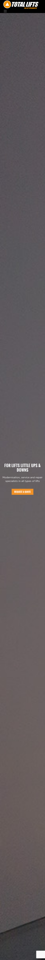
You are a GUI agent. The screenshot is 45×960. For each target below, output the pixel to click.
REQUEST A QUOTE (22, 491)
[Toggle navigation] (5, 11)
